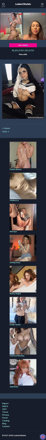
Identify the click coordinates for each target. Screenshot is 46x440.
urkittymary (15, 262)
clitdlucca (14, 200)
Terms (5, 412)
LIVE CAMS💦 (23, 45)
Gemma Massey (17, 356)
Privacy (5, 415)
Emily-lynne (15, 324)
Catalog (5, 421)
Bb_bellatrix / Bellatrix (23, 50)
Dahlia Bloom (15, 169)
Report (5, 403)
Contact (6, 426)
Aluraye (13, 231)
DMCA (5, 406)
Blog (4, 423)
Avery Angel (15, 293)
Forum (5, 418)
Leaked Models (23, 4)
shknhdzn (14, 387)
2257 (4, 409)
